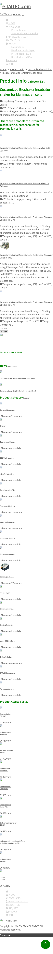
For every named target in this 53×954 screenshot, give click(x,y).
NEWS (11, 23)
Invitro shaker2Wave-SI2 (5, 733)
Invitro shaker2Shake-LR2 (5, 769)
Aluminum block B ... (7, 506)
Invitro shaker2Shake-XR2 (5, 788)
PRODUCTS (14, 26)
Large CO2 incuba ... (7, 641)
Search (4, 332)
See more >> (12, 366)
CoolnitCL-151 (2, 878)
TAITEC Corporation (10, 14)
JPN (10, 63)
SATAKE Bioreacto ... (7, 673)
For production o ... (7, 689)
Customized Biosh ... (7, 442)
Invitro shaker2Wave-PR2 (5, 806)
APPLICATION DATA (17, 36)
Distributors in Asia (21, 53)
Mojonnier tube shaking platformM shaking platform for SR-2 (12, 842)
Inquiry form (17, 47)
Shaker (2, 426)
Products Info (18, 30)
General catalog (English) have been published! (18, 391)
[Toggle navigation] (23, 15)
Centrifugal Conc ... (7, 577)
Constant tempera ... (7, 410)
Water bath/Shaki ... (7, 522)
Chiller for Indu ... (6, 657)
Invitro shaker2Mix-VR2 (5, 860)
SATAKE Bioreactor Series (24, 33)
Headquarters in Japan (23, 50)
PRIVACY (12, 60)
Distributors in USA (21, 57)
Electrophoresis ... (6, 625)
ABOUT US (14, 40)
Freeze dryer (4, 593)
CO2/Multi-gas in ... (7, 458)
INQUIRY (13, 43)
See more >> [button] (6, 359)
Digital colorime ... (7, 609)
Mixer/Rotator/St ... (7, 474)
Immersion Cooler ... (7, 538)
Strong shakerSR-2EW (5, 715)
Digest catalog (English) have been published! (17, 378)
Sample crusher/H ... (7, 490)
